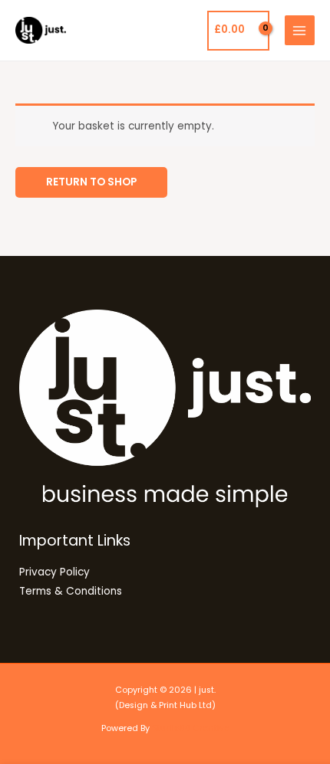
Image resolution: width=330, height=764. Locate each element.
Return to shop (91, 182)
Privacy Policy (54, 572)
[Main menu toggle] (300, 30)
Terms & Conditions (70, 591)
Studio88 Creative (190, 728)
